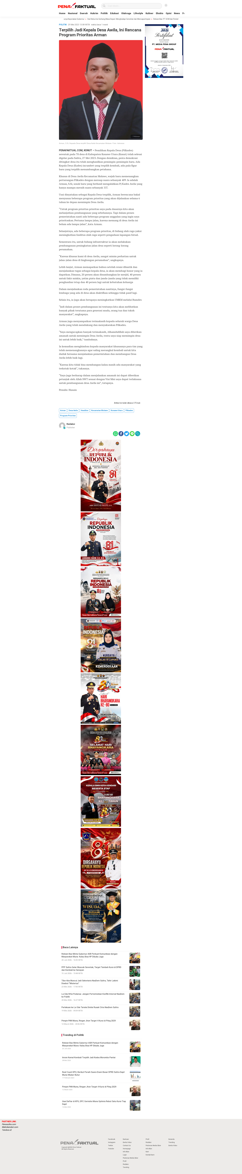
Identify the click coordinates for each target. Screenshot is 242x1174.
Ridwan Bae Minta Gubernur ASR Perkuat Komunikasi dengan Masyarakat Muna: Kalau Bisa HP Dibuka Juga (90, 1044)
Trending (126, 1167)
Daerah (84, 13)
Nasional (72, 13)
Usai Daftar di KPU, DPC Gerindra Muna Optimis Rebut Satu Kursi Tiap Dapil (94, 1103)
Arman (63, 410)
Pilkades (129, 410)
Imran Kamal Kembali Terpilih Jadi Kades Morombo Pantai (88, 1057)
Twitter (110, 1145)
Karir (147, 1152)
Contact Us (127, 1145)
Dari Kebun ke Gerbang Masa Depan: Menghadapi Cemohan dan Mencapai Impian (90, 19)
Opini (168, 13)
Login (125, 1155)
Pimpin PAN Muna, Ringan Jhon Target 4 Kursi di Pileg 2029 (89, 1086)
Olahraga (126, 13)
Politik (104, 13)
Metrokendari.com (10, 1127)
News (177, 13)
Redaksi (71, 424)
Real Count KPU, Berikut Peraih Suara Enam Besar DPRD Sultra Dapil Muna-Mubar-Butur (93, 1073)
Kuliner (149, 13)
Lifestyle (138, 13)
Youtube (111, 1149)
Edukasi (114, 13)
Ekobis (159, 13)
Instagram (111, 1142)
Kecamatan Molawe (99, 410)
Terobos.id (6, 1130)
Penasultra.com (9, 1124)
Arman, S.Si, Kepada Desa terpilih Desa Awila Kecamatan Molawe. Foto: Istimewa (91, 143)
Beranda (171, 1139)
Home (62, 13)
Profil (124, 1161)
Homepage (127, 1149)
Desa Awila (73, 410)
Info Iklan (126, 1152)
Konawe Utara (117, 410)
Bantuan (126, 1139)
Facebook (111, 1139)
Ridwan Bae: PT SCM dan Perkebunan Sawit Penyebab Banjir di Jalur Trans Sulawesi (157, 19)
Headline (84, 410)
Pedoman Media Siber (130, 1158)
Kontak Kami (150, 1155)
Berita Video (127, 1142)
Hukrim (94, 13)
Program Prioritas (68, 415)
